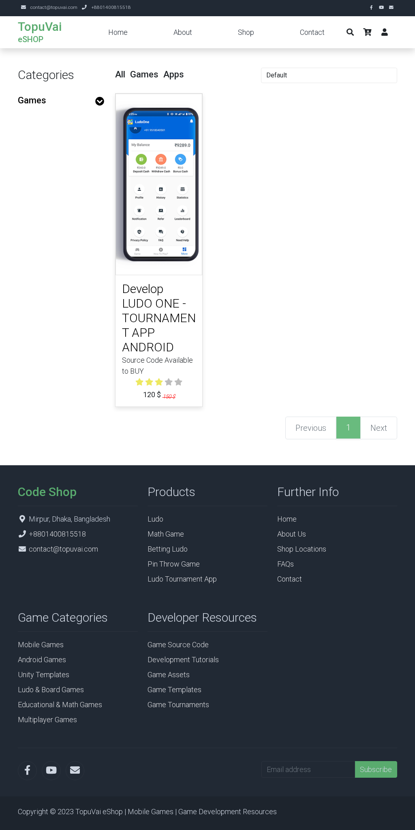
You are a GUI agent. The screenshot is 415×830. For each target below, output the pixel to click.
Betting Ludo (168, 549)
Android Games (42, 659)
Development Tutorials (183, 659)
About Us (291, 534)
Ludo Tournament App (182, 579)
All (120, 74)
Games (32, 100)
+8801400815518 (111, 7)
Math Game (166, 534)
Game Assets (169, 674)
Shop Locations (301, 549)
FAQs (285, 564)
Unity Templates (43, 674)
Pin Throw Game (174, 564)
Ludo (155, 519)
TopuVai (40, 26)
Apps (173, 74)
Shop (246, 32)
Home (118, 32)
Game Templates (174, 689)
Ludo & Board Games (51, 689)
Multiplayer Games (47, 719)
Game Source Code (178, 644)
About (182, 32)
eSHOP (30, 39)
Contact (312, 32)
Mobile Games (41, 644)
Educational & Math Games (60, 704)
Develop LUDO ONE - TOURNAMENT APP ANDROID (159, 318)
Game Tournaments (178, 704)
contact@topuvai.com (53, 7)
